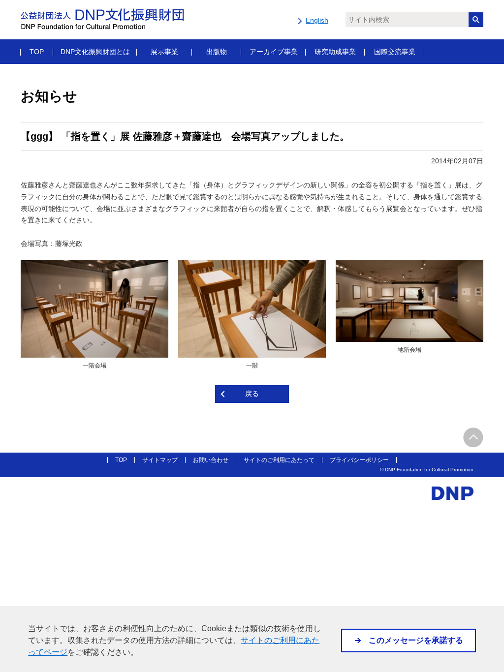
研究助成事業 (335, 52)
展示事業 (164, 52)
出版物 (216, 52)
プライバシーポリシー (359, 460)
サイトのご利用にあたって (279, 460)
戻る (252, 393)
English (317, 20)
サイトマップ (160, 460)
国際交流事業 (394, 52)
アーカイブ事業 (274, 52)
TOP (37, 52)
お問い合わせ (210, 460)
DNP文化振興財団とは (95, 52)
